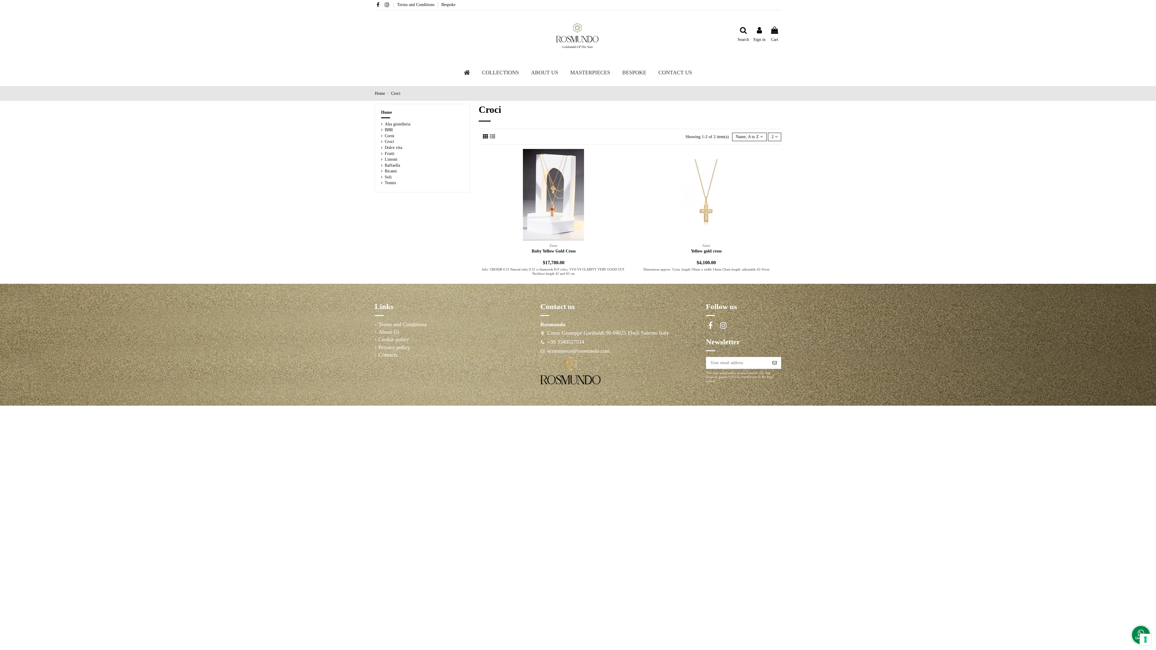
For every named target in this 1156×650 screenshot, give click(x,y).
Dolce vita (393, 147)
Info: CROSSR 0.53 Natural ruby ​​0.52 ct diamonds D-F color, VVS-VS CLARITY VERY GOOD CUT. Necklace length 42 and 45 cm (553, 271)
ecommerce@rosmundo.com (578, 351)
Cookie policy (393, 339)
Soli (388, 177)
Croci (389, 141)
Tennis (390, 183)
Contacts (387, 355)
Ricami (391, 171)
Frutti (389, 153)
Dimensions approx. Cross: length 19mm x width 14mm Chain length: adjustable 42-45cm (706, 269)
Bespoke (448, 4)
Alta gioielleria (397, 124)
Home (386, 112)
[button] (544, 72)
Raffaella (392, 165)
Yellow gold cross (706, 251)
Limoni (391, 159)
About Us (388, 332)
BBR (389, 130)
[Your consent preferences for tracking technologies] (1145, 639)
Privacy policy (394, 347)
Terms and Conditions (416, 4)
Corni (389, 136)
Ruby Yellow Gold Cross (554, 251)
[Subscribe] (774, 363)
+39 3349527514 (565, 342)
